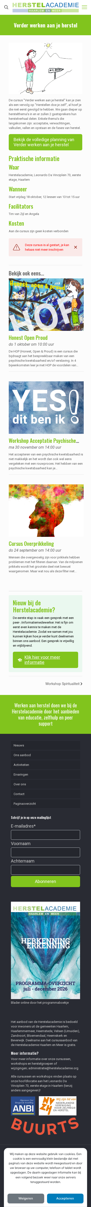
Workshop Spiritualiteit (63, 683)
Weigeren (25, 1198)
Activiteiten (21, 765)
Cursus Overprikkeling (31, 543)
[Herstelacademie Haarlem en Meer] (45, 7)
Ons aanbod (22, 755)
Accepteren (65, 1198)
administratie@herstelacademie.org (53, 1068)
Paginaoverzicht (25, 803)
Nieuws (19, 745)
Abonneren (45, 881)
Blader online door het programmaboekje (40, 1002)
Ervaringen (21, 774)
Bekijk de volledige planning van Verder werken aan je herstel (44, 142)
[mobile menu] (84, 7)
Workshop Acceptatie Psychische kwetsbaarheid (42, 444)
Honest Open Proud (28, 337)
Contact (19, 794)
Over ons (20, 784)
